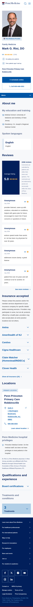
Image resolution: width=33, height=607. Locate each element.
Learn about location (19, 428)
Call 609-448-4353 (17, 86)
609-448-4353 (13, 424)
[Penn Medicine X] (11, 573)
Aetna (5, 327)
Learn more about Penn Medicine (12, 522)
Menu (3, 95)
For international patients (10, 532)
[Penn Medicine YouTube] (24, 573)
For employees (6, 548)
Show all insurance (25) (11, 377)
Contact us (5, 586)
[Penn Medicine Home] (12, 3)
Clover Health (9, 368)
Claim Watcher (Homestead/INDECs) (13, 359)
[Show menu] (29, 3)
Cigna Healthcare (11, 350)
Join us (4, 558)
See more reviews (22, 289)
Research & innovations (9, 543)
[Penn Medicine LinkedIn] (11, 579)
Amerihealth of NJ (12, 335)
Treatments (9, 509)
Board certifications (12, 486)
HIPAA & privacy (17, 586)
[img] (16, 54)
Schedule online (17, 80)
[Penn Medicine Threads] (5, 579)
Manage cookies (7, 590)
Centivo (6, 342)
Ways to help (6, 538)
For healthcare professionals (11, 527)
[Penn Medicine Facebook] (5, 573)
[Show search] (25, 3)
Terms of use (19, 590)
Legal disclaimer (7, 594)
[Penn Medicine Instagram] (18, 573)
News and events (7, 553)
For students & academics (10, 564)
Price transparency (21, 594)
